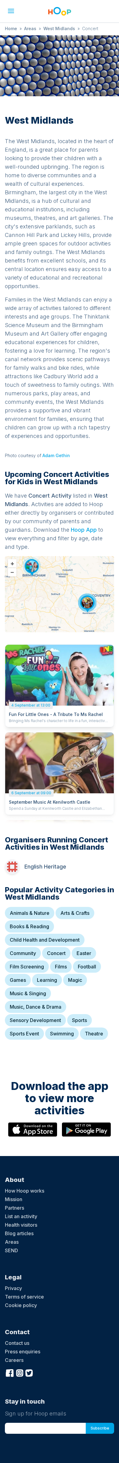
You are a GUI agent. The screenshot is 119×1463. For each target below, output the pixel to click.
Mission (13, 1199)
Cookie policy (21, 1305)
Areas (30, 28)
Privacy (13, 1288)
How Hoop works (24, 1191)
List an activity (21, 1216)
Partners (14, 1208)
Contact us (17, 1343)
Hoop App (84, 530)
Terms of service (24, 1297)
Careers (14, 1360)
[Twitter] (29, 1372)
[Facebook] (10, 1372)
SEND (11, 1250)
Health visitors (21, 1225)
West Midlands (59, 28)
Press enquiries (22, 1351)
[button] (11, 11)
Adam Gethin (56, 455)
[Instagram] (19, 1372)
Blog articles (19, 1233)
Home (11, 28)
